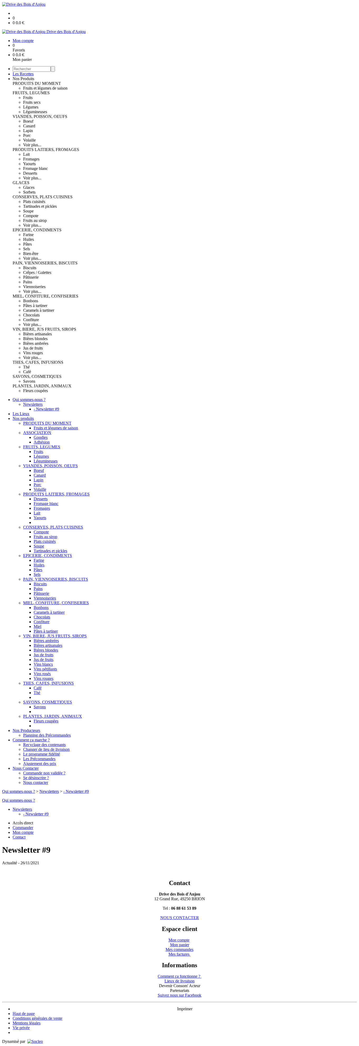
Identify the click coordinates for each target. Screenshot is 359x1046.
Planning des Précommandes (47, 735)
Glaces (28, 187)
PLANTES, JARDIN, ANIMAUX (42, 386)
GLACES (21, 182)
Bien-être (30, 253)
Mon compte (178, 940)
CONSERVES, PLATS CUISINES (43, 197)
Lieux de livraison (179, 981)
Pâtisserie (31, 277)
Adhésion (42, 442)
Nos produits (23, 418)
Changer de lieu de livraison (46, 749)
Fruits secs (31, 102)
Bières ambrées (35, 343)
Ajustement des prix (39, 763)
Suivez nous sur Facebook (179, 995)
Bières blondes (35, 338)
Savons (29, 381)
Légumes (30, 107)
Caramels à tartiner (38, 310)
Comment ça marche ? (31, 740)
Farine (28, 234)
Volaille (29, 140)
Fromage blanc (35, 168)
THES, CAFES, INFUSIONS (38, 362)
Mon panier (179, 945)
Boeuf (28, 121)
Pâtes (27, 244)
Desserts (30, 173)
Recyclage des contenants (44, 744)
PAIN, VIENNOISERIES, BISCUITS (45, 263)
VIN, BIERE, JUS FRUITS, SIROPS (44, 329)
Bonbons (30, 301)
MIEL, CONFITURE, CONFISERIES (45, 296)
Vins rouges (33, 353)
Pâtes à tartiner (35, 305)
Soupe (28, 211)
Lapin (28, 130)
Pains (27, 282)
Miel (37, 626)
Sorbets (29, 192)
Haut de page (24, 1013)
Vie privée (21, 1028)
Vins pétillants (45, 669)
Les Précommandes (39, 759)
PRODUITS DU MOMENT (37, 83)
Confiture (31, 320)
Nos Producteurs (26, 730)
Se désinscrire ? (36, 778)
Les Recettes (23, 74)
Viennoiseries (34, 286)
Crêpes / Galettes (37, 272)
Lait (26, 154)
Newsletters (33, 404)
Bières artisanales (37, 334)
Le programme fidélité (41, 754)
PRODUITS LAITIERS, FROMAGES (46, 149)
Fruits (28, 97)
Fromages (31, 159)
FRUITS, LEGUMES (31, 93)
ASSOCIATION (37, 432)
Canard (29, 126)
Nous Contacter (26, 768)
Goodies (41, 437)
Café (27, 372)
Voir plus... (32, 145)
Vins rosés (42, 674)
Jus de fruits (33, 348)
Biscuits (29, 268)
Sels (26, 249)
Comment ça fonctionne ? (179, 976)
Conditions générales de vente (37, 1018)
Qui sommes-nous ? (29, 399)
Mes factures (179, 954)
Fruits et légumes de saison (45, 88)
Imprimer (184, 1009)
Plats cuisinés (34, 201)
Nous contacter (35, 782)
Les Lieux (21, 414)
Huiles (28, 239)
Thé (26, 367)
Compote (30, 216)
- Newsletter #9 (46, 409)
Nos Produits (23, 78)
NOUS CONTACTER (179, 917)
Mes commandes (179, 949)
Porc (27, 135)
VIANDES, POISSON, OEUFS (40, 116)
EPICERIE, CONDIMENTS (37, 230)
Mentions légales (26, 1023)
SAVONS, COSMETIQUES (37, 376)
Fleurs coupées (35, 390)
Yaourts (29, 164)
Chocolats (31, 315)
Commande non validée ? (44, 773)
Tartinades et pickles (40, 206)
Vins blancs (43, 664)
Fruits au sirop (35, 220)
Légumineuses (35, 112)
